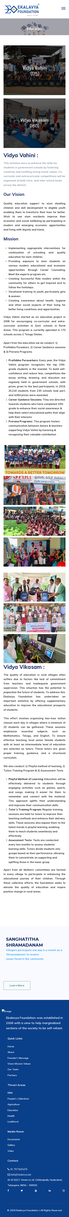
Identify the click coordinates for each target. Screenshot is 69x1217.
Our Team (13, 1069)
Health (11, 1115)
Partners (12, 1075)
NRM (10, 1092)
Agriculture (14, 1104)
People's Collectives (18, 1098)
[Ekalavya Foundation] (22, 10)
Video (11, 1150)
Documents (14, 1139)
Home (11, 1046)
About (11, 1052)
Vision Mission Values (19, 1063)
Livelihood (13, 1121)
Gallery (11, 1145)
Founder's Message (18, 1057)
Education (13, 1110)
